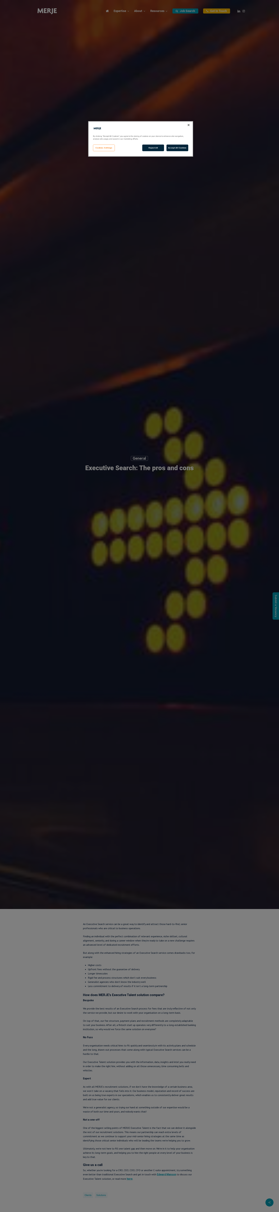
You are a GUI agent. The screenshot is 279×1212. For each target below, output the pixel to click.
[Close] (188, 125)
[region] (140, 139)
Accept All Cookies (177, 148)
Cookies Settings (103, 148)
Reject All (153, 148)
